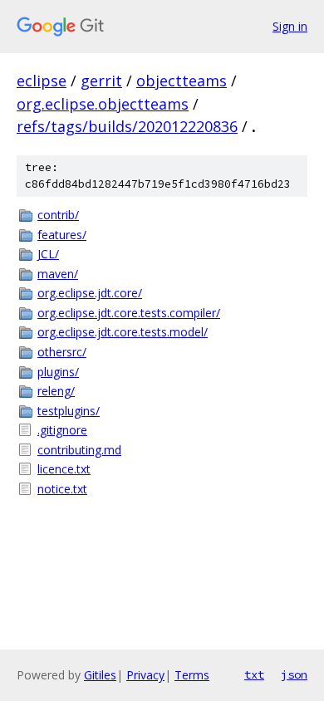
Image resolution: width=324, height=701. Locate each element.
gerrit (101, 81)
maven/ (57, 274)
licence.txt (64, 469)
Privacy (145, 675)
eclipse (41, 81)
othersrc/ (61, 352)
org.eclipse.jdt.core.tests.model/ (122, 332)
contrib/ (58, 215)
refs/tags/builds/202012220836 (127, 126)
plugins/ (58, 372)
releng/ (56, 391)
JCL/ (48, 254)
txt (254, 674)
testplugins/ (68, 411)
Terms (191, 675)
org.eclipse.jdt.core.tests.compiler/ (128, 313)
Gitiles (100, 675)
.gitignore (62, 430)
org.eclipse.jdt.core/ (89, 293)
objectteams (181, 81)
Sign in (289, 26)
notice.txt (62, 489)
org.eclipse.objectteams (103, 104)
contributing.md (79, 450)
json (294, 674)
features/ (61, 235)
